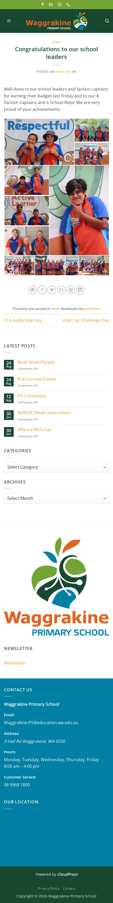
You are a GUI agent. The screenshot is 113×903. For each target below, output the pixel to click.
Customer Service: (20, 777)
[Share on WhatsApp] (32, 290)
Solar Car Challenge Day (85, 320)
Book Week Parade (36, 362)
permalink (92, 308)
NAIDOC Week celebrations (44, 412)
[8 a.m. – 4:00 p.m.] (60, 4)
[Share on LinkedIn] (80, 290)
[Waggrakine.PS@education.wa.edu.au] (51, 4)
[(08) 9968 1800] (68, 4)
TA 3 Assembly (32, 395)
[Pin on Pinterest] (70, 290)
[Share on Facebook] (42, 290)
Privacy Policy (49, 888)
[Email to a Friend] (61, 290)
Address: (11, 733)
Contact (69, 888)
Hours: (10, 751)
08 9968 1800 (17, 785)
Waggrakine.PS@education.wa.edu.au (41, 722)
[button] (8, 21)
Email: (9, 714)
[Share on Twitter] (51, 290)
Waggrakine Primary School (31, 704)
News (56, 42)
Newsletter (14, 663)
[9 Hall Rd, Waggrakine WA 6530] (43, 4)
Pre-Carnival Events (37, 379)
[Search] (107, 21)
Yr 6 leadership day (23, 320)
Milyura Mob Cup (34, 429)
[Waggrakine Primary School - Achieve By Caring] (56, 21)
